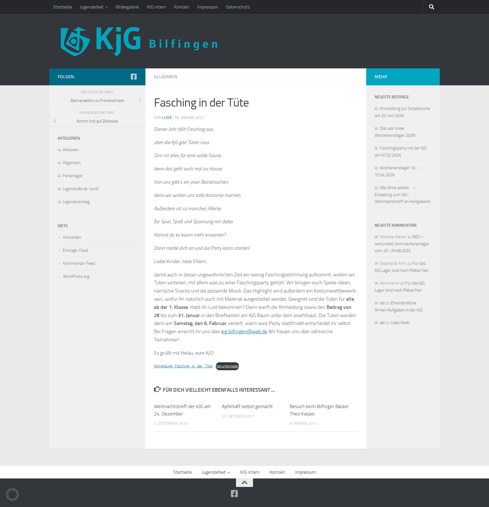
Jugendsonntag (76, 201)
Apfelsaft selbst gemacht (247, 406)
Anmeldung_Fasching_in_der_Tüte (183, 366)
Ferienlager (73, 175)
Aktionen (71, 149)
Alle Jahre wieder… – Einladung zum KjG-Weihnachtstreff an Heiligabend (402, 194)
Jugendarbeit (92, 7)
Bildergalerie (127, 7)
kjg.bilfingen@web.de (244, 331)
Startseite (62, 7)
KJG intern (156, 7)
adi (382, 303)
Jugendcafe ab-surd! (81, 188)
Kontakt (181, 7)
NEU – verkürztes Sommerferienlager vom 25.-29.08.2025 (402, 243)
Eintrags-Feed (75, 250)
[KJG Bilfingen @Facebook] (133, 76)
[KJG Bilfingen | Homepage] (139, 41)
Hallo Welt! (400, 322)
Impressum (207, 7)
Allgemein (165, 76)
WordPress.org (76, 276)
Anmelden (72, 237)
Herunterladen (227, 366)
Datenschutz (238, 7)
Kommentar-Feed (79, 263)
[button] (12, 494)
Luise (167, 117)
